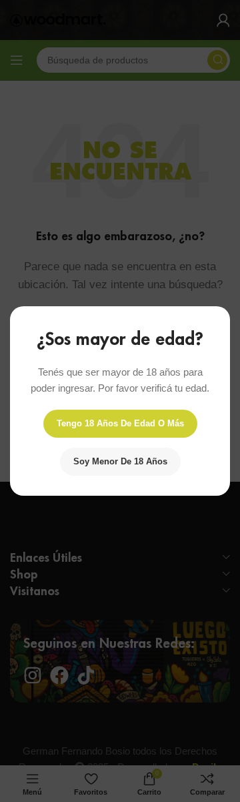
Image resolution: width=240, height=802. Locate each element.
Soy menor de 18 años (120, 461)
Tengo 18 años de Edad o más (120, 423)
